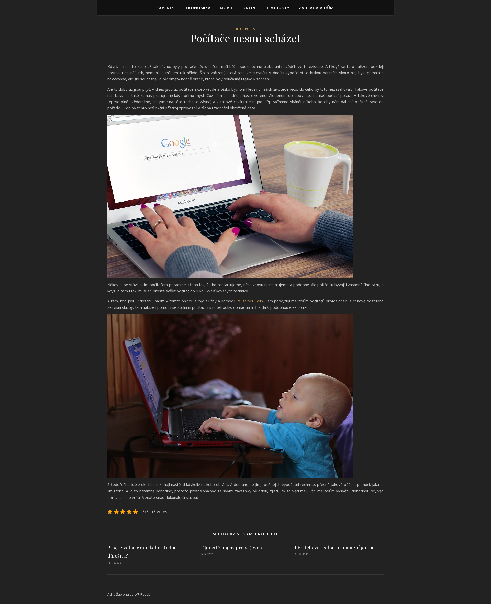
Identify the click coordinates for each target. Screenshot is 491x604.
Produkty (278, 7)
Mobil (226, 7)
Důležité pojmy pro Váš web (231, 547)
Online (250, 7)
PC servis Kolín (249, 300)
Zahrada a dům (316, 7)
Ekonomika (198, 7)
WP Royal (142, 594)
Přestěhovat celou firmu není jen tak (335, 547)
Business (167, 7)
